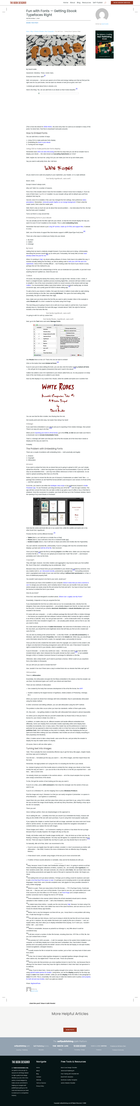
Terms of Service (41, 1083)
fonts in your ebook (44, 142)
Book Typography (49, 31)
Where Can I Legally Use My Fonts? (70, 596)
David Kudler (105, 24)
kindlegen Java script (57, 485)
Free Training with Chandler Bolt (70, 1073)
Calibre (28, 285)
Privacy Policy (40, 1086)
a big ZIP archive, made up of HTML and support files (66, 226)
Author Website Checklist (68, 1083)
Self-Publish (98, 3)
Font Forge (65, 892)
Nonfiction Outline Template (69, 1080)
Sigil (41, 259)
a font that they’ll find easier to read (42, 880)
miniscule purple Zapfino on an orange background (59, 202)
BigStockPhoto (35, 983)
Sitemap (38, 1080)
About (72, 3)
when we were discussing (45, 152)
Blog (78, 3)
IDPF (81, 688)
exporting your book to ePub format (46, 433)
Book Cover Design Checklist (69, 1067)
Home (65, 3)
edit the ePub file (46, 548)
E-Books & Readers (39, 31)
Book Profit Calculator (67, 1077)
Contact (38, 1077)
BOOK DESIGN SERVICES (122, 3)
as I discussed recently (47, 571)
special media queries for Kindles (41, 972)
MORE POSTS (70, 1030)
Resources (86, 3)
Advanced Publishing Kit (67, 1070)
